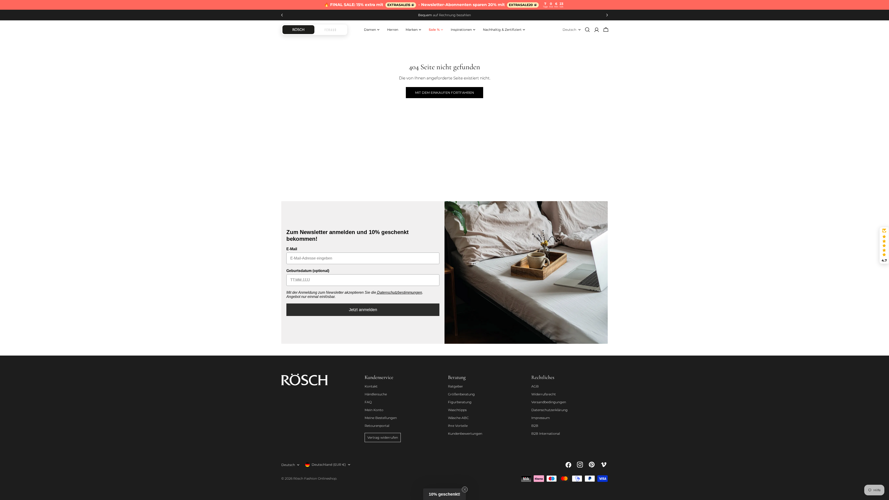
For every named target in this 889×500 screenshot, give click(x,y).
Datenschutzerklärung (549, 410)
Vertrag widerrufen (382, 437)
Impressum (540, 418)
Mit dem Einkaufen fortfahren (444, 93)
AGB (535, 386)
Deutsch (569, 30)
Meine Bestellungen (381, 418)
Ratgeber (455, 386)
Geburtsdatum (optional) (307, 271)
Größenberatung (461, 394)
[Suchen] (587, 29)
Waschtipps (457, 410)
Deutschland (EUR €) (329, 464)
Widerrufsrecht (543, 394)
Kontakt (371, 386)
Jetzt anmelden (363, 309)
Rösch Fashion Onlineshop (314, 478)
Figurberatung (460, 402)
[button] (400, 5)
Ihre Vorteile (458, 426)
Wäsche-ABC (458, 418)
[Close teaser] (465, 489)
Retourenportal (377, 426)
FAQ (368, 402)
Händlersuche (376, 394)
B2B (534, 426)
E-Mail (291, 249)
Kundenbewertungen (465, 433)
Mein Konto (374, 410)
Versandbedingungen (548, 402)
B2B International (545, 433)
